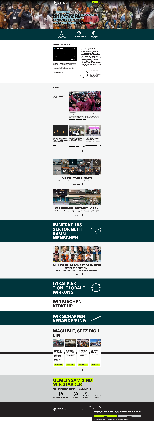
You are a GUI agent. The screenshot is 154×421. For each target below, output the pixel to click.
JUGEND (77, 119)
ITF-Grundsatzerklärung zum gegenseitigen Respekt (88, 410)
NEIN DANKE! (129, 416)
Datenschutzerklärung (79, 409)
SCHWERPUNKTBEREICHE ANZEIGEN (77, 215)
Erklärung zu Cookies (79, 407)
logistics (77, 146)
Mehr (77, 150)
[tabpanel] (77, 14)
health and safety (72, 146)
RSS (89, 395)
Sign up (61, 394)
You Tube (89, 393)
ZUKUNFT (81, 119)
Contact (76, 394)
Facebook (86, 393)
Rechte (96, 145)
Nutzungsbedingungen (88, 406)
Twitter (83, 393)
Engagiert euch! (94, 2)
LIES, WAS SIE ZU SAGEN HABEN (77, 274)
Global (84, 119)
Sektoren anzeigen (76, 184)
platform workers (72, 119)
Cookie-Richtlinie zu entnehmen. (123, 419)
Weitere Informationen (58, 25)
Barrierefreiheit (78, 406)
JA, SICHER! (105, 416)
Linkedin (83, 395)
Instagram (86, 395)
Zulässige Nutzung (87, 407)
